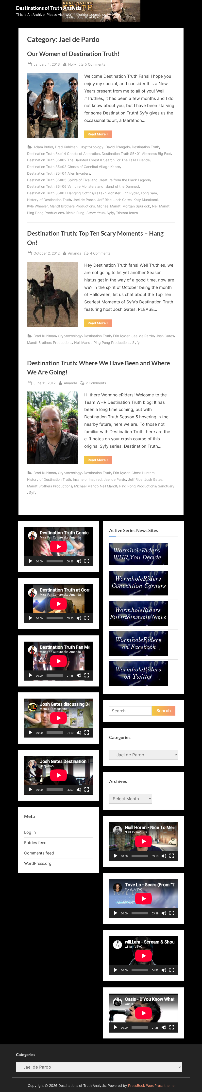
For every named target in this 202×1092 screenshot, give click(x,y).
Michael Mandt (108, 206)
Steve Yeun (95, 213)
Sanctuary (166, 486)
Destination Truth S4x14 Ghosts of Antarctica (63, 153)
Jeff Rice (104, 200)
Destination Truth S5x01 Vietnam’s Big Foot (136, 153)
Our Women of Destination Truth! (73, 53)
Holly (72, 64)
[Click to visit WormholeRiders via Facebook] (138, 654)
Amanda (74, 253)
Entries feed (35, 842)
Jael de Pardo (84, 200)
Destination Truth (145, 147)
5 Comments (95, 64)
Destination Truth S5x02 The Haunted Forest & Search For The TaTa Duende (88, 160)
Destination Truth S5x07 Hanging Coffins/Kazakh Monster (73, 193)
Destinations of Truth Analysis (48, 8)
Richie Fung (75, 213)
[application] (58, 546)
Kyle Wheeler (37, 206)
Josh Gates (123, 200)
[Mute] (78, 561)
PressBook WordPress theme (151, 1086)
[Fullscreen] (86, 561)
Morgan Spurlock (136, 206)
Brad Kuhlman (66, 147)
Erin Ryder (130, 193)
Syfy (110, 213)
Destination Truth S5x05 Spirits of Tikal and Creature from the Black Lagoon (88, 180)
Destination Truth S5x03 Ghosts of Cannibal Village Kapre (73, 167)
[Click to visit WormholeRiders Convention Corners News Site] (138, 594)
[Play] (30, 561)
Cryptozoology (91, 147)
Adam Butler (43, 147)
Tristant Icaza (127, 213)
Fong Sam (149, 193)
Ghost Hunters (143, 473)
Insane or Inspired (87, 479)
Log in (30, 832)
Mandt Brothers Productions (72, 206)
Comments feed (39, 853)
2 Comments (96, 383)
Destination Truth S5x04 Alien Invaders (58, 173)
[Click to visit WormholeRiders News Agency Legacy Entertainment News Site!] (138, 624)
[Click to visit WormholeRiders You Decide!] (138, 563)
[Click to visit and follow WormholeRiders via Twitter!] (138, 684)
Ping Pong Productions (45, 213)
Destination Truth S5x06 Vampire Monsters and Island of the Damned (83, 186)
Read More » (100, 135)
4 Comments (100, 253)
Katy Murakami (146, 200)
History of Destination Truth (49, 200)
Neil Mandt (160, 206)
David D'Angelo (117, 147)
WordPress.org (37, 863)
